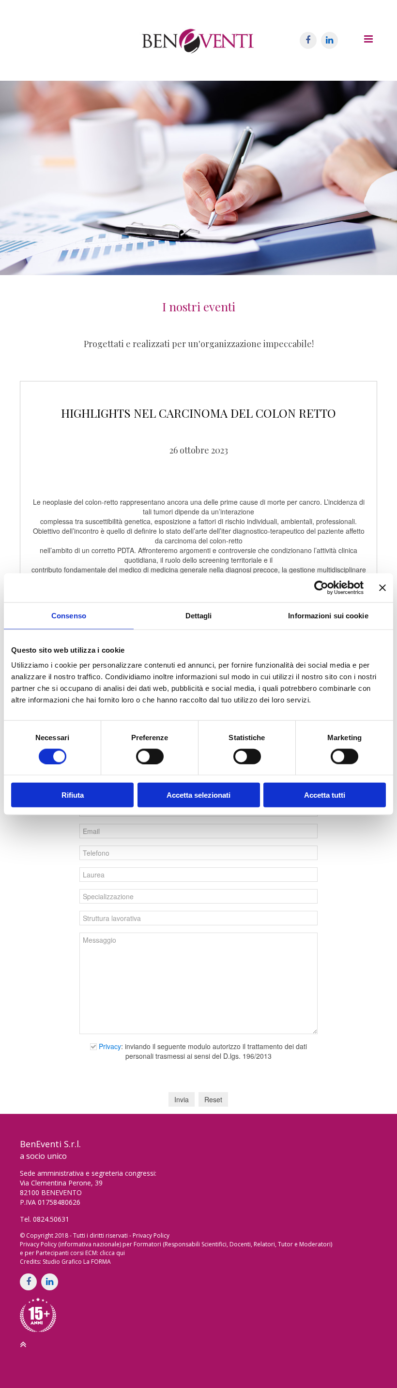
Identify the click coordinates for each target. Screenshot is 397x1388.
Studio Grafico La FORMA (77, 1261)
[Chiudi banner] (382, 587)
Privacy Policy (151, 1235)
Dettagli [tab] (198, 615)
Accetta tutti (324, 795)
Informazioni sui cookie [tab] (328, 615)
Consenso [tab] (68, 615)
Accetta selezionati (198, 795)
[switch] (150, 756)
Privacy (110, 1046)
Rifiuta (72, 795)
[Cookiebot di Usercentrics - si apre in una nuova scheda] (321, 587)
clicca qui (112, 1253)
